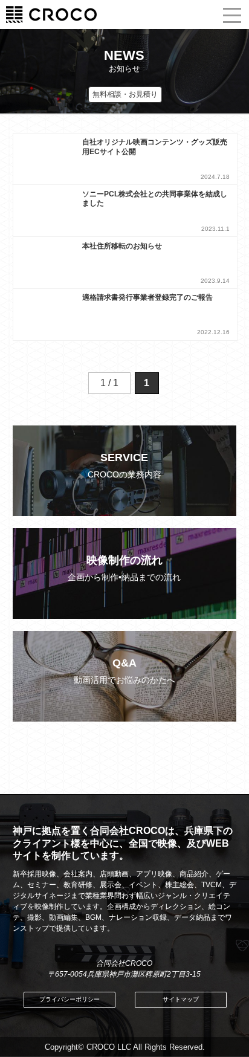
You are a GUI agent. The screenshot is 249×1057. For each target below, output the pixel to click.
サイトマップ (181, 999)
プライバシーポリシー (69, 999)
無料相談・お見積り (125, 94)
